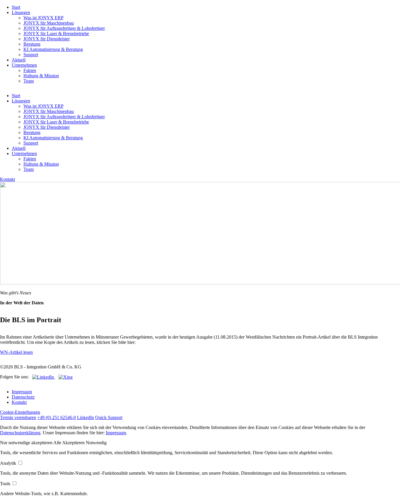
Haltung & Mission (41, 75)
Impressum (22, 391)
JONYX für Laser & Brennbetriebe (56, 33)
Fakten (29, 70)
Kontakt (7, 179)
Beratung (31, 44)
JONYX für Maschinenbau (48, 22)
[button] (26, 442)
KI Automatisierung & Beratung (53, 49)
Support (30, 54)
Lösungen (21, 12)
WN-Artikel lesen (16, 352)
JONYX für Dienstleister (46, 38)
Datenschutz (23, 396)
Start (16, 7)
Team (28, 80)
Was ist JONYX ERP (43, 17)
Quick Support (108, 417)
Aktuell (18, 59)
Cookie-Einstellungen (20, 412)
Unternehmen (24, 65)
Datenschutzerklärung (20, 432)
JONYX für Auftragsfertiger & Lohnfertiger (64, 28)
